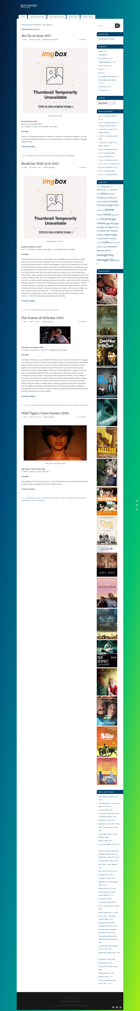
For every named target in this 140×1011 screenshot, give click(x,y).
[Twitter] (136, 506)
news (100, 73)
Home (23, 17)
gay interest (45, 310)
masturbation (25, 500)
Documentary (103, 58)
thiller (117, 260)
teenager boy (41, 500)
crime (116, 205)
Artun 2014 (110, 156)
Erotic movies (103, 66)
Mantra (79, 1005)
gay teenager (106, 227)
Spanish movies (88, 17)
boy (28, 155)
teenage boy (84, 405)
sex (98, 250)
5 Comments (82, 321)
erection (100, 215)
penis (118, 242)
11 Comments (81, 417)
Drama (34, 126)
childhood (105, 201)
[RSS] (136, 510)
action (98, 187)
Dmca (65, 997)
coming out (44, 405)
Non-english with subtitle (50, 39)
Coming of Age (39, 155)
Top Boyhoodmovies (37, 17)
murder (113, 238)
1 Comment (82, 39)
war (98, 264)
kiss (71, 405)
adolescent (30, 498)
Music (50, 249)
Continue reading (29, 146)
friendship (57, 155)
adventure (101, 189)
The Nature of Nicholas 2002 (42, 318)
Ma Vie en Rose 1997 (36, 36)
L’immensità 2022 (111, 149)
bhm (25, 39)
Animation (102, 55)
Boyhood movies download (30, 25)
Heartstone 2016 (112, 160)
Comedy (39, 249)
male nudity (110, 234)
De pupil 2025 (115, 164)
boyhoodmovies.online (106, 39)
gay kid (64, 155)
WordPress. (87, 1005)
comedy (32, 310)
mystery (99, 243)
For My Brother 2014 (109, 167)
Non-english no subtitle (107, 76)
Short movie (103, 87)
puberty (33, 500)
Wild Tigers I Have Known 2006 (45, 413)
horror (67, 405)
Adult (100, 51)
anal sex (108, 190)
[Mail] (136, 501)
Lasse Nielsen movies (56, 17)
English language (48, 167)
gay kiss (62, 405)
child (110, 197)
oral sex (112, 243)
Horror (37, 350)
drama (46, 155)
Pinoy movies (73, 17)
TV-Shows (102, 90)
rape (105, 247)
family (51, 155)
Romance (44, 350)
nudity (106, 242)
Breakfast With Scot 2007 (40, 164)
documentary (101, 210)
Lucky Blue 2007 (109, 153)
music (57, 310)
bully (31, 155)
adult (111, 187)
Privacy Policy (73, 997)
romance (77, 405)
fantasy (113, 215)
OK (117, 26)
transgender (71, 155)
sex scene (106, 250)
